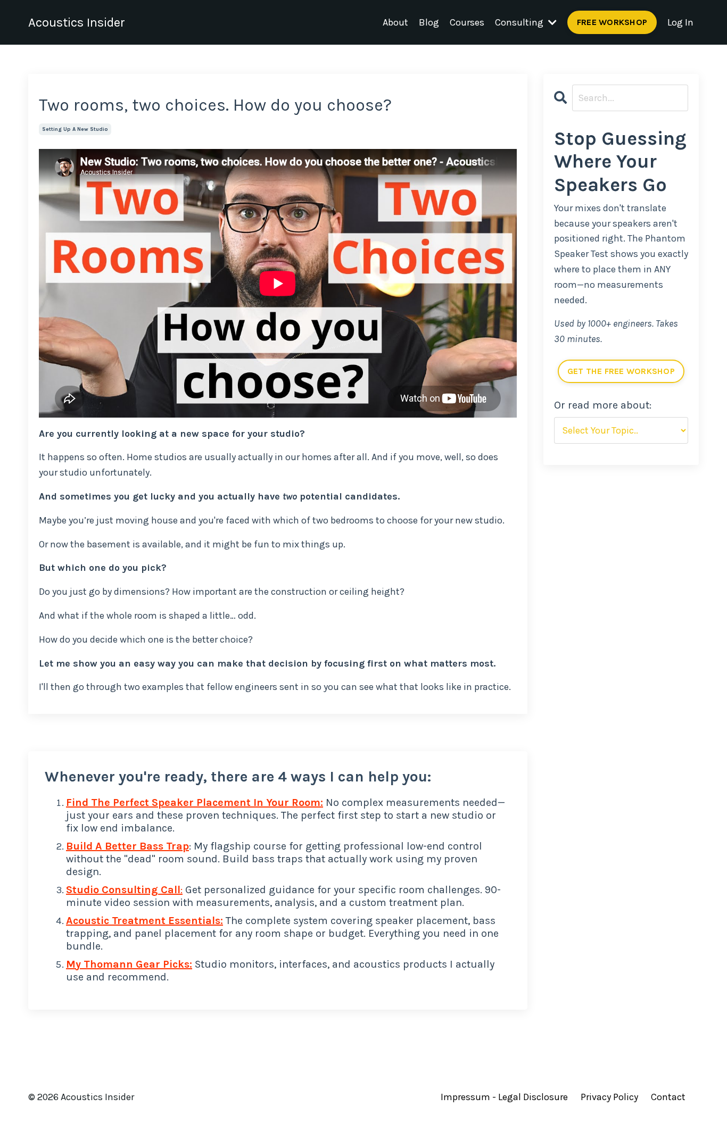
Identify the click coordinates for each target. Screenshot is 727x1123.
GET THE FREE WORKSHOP (621, 371)
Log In (680, 22)
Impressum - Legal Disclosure (504, 1097)
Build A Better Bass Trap (127, 846)
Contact (668, 1097)
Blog (429, 22)
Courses (467, 22)
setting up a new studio (75, 129)
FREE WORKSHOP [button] (612, 22)
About (395, 22)
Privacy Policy (609, 1097)
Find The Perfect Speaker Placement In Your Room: (194, 802)
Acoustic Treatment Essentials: (144, 920)
